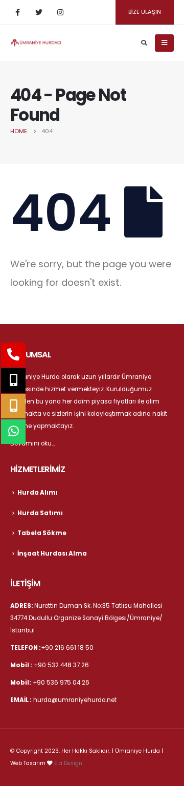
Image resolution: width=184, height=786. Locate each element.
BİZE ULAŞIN (144, 12)
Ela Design (68, 763)
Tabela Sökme (41, 533)
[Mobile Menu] (164, 43)
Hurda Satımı (40, 513)
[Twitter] (39, 12)
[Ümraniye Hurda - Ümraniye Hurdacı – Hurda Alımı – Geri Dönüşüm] (35, 42)
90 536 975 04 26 (63, 682)
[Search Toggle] (144, 43)
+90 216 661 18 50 (67, 648)
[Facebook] (17, 12)
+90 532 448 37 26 (61, 665)
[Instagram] (60, 12)
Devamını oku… (32, 443)
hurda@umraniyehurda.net (75, 700)
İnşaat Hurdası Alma (52, 553)
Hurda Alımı (37, 492)
